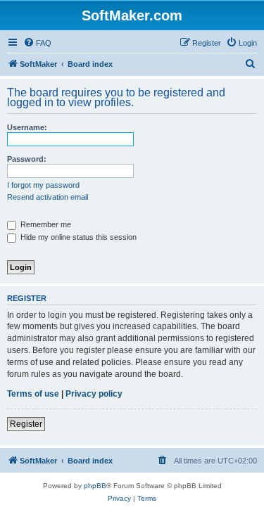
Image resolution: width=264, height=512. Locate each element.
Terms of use (33, 394)
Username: (27, 127)
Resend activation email (47, 197)
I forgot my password (43, 185)
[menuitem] (37, 42)
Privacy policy (93, 394)
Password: (26, 159)
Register (26, 424)
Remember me (44, 224)
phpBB (95, 485)
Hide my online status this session (77, 237)
